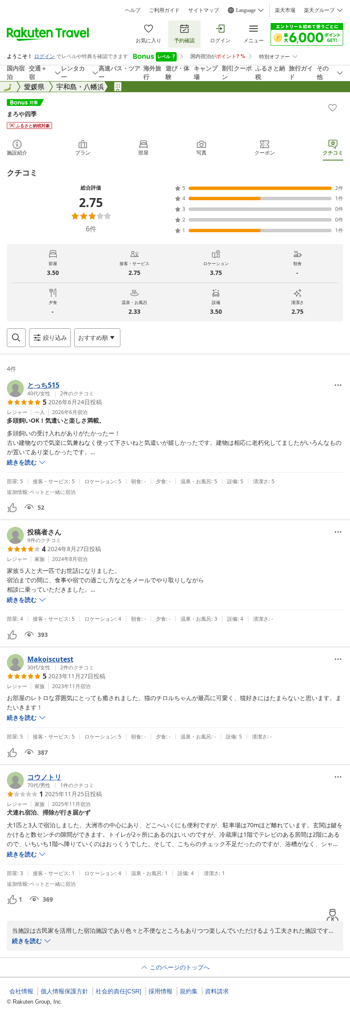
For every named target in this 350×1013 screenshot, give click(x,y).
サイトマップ (203, 10)
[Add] (332, 107)
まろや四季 (22, 114)
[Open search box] (16, 337)
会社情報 (21, 991)
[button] (50, 388)
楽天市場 (285, 10)
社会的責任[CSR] (118, 991)
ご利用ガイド (164, 10)
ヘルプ (132, 10)
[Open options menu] (338, 385)
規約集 (189, 991)
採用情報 (160, 991)
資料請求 (217, 991)
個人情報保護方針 (64, 991)
